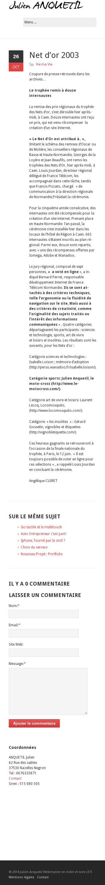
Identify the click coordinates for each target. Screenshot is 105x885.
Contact (15, 778)
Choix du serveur (34, 547)
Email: (14, 625)
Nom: (14, 606)
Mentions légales (21, 877)
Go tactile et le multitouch (41, 527)
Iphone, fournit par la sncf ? (43, 540)
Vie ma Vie (44, 64)
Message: (17, 664)
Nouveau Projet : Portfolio (42, 554)
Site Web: (16, 644)
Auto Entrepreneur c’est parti (43, 534)
